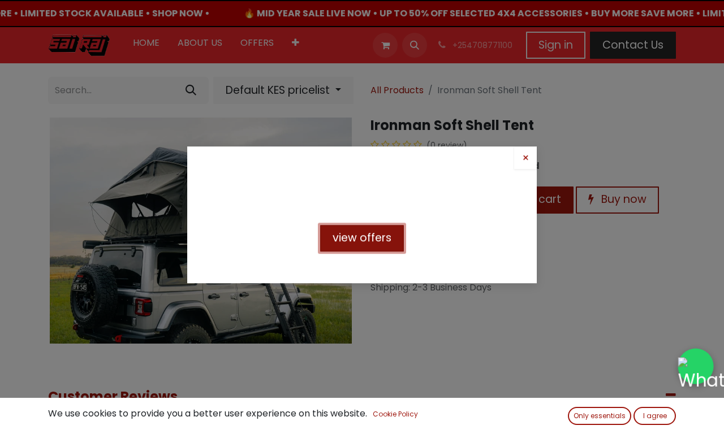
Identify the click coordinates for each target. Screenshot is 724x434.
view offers (362, 240)
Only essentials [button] (600, 415)
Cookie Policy (395, 414)
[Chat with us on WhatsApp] (696, 366)
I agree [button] (655, 415)
